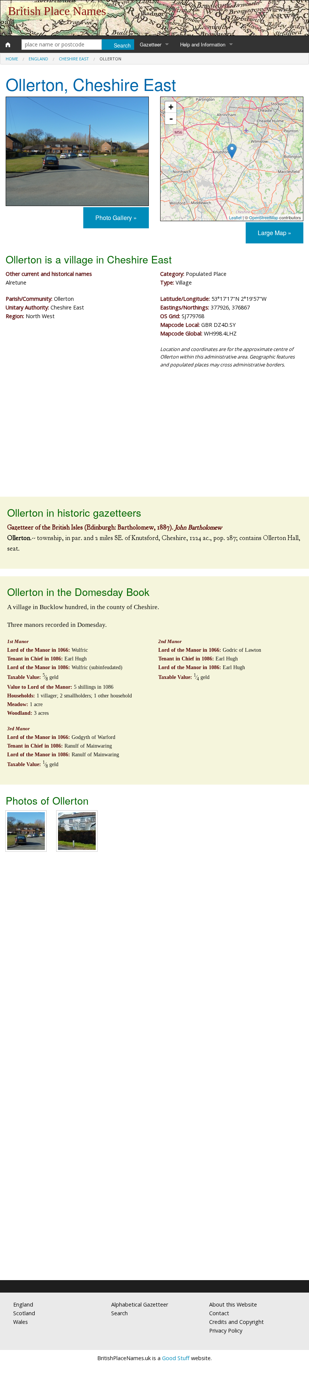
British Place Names (57, 11)
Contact (219, 1313)
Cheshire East (74, 59)
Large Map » (274, 232)
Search (119, 1313)
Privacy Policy (225, 1330)
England (38, 59)
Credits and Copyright (236, 1321)
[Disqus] (154, 970)
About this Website (233, 1304)
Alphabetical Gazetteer (139, 1304)
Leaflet (235, 217)
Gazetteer (150, 44)
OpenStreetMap (263, 217)
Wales (20, 1321)
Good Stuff (176, 1358)
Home (12, 59)
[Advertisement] (154, 436)
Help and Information (202, 44)
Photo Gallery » (116, 217)
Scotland (24, 1313)
